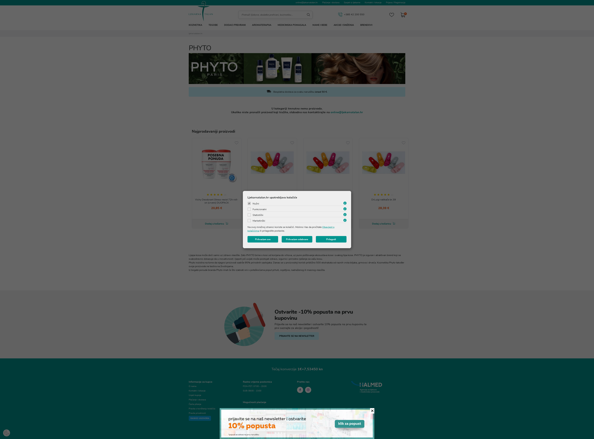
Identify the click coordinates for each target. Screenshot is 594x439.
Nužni (256, 203)
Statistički (258, 215)
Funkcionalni (260, 209)
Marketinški (259, 220)
